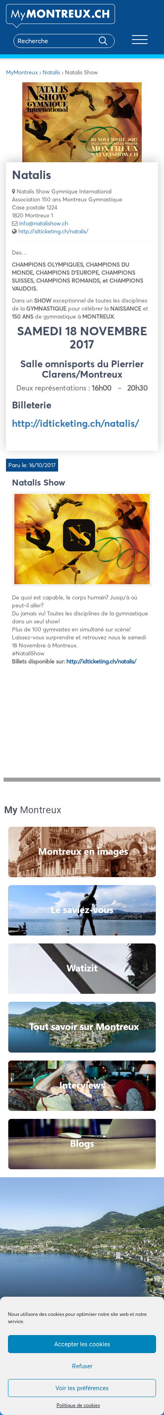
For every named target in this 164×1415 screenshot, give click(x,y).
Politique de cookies (78, 1405)
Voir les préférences (82, 1388)
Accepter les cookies (82, 1344)
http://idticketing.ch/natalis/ (53, 231)
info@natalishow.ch (43, 223)
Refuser (82, 1366)
